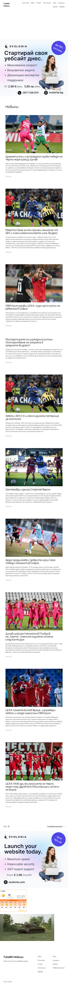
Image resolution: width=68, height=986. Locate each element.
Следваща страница (56, 826)
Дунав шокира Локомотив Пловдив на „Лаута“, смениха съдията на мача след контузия (29, 636)
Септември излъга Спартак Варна (27, 489)
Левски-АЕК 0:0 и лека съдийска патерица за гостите (32, 417)
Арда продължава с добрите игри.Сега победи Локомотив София (30, 561)
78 (8, 826)
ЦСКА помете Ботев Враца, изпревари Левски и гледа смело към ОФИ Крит (30, 711)
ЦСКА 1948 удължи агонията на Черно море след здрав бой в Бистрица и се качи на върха (32, 786)
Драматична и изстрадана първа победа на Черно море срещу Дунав (33, 158)
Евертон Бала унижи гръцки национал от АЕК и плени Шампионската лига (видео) (31, 231)
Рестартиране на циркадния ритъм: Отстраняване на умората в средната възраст (29, 342)
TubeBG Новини (6, 4)
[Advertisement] (34, 25)
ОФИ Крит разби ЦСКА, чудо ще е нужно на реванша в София (32, 307)
